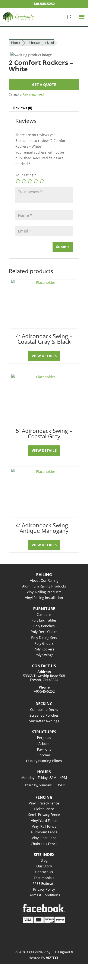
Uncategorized (41, 43)
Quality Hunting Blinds (44, 761)
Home (16, 43)
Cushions (44, 614)
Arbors (44, 743)
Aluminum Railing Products (44, 586)
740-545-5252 (44, 3)
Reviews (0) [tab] (22, 108)
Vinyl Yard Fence (44, 820)
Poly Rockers (44, 649)
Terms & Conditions (44, 895)
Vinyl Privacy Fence (44, 803)
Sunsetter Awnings (44, 721)
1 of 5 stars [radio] (18, 180)
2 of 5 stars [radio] (23, 180)
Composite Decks (44, 709)
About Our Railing (44, 580)
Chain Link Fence (44, 843)
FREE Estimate (44, 883)
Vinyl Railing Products (44, 592)
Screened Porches (44, 715)
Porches (44, 755)
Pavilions (44, 749)
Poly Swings (44, 655)
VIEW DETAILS (44, 355)
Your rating (25, 175)
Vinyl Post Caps (44, 838)
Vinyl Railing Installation (44, 597)
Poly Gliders (44, 643)
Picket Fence (44, 809)
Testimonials (44, 878)
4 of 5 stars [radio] (35, 180)
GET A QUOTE (44, 84)
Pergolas (44, 737)
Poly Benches (44, 626)
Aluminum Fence (44, 832)
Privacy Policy (44, 889)
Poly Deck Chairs (44, 631)
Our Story (44, 866)
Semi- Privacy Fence (44, 814)
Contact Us (44, 872)
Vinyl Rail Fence (44, 826)
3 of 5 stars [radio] (29, 180)
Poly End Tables (44, 620)
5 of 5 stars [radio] (41, 180)
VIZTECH (53, 957)
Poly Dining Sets (44, 637)
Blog (44, 860)
